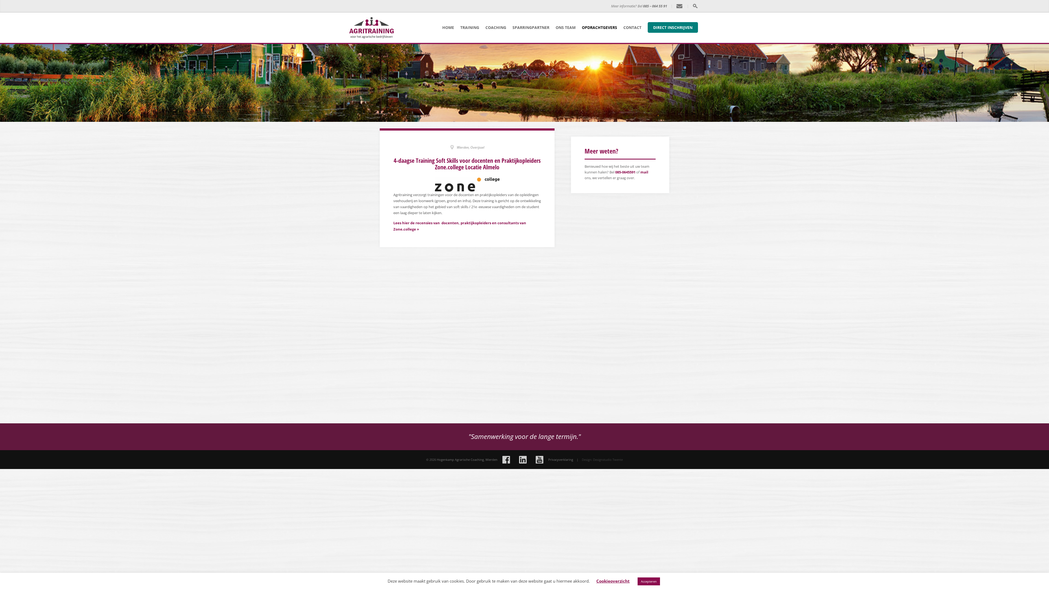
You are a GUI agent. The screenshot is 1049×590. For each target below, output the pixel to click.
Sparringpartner (530, 27)
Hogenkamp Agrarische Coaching (455, 6)
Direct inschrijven (673, 27)
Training (469, 27)
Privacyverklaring (560, 460)
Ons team (566, 27)
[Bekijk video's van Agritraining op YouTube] (539, 460)
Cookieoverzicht (613, 581)
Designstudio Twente (608, 460)
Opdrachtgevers (599, 27)
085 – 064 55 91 (655, 6)
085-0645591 (625, 172)
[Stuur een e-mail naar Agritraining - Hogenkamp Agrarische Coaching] (679, 6)
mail (644, 172)
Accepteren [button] (649, 581)
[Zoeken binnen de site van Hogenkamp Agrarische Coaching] (695, 6)
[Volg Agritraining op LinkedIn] (523, 460)
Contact (632, 27)
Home (448, 27)
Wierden (491, 460)
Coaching (495, 27)
